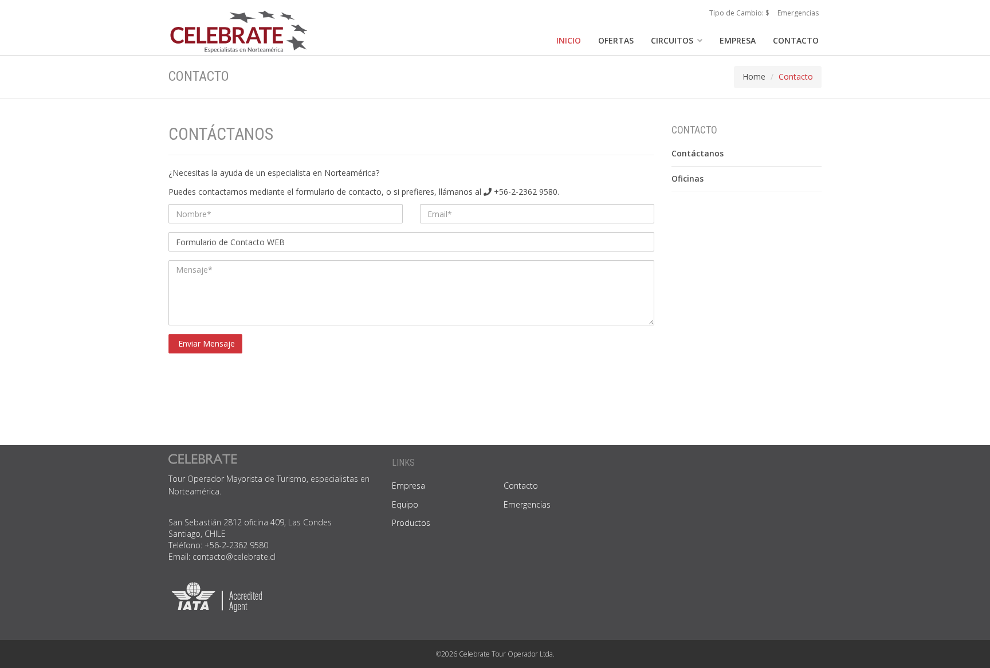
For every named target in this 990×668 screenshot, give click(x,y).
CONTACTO (796, 40)
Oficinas (687, 178)
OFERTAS (616, 40)
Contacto (521, 485)
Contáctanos (697, 153)
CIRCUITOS (673, 40)
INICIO (568, 40)
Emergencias (798, 13)
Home (753, 76)
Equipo (405, 504)
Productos (411, 522)
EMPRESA (738, 40)
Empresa (408, 485)
